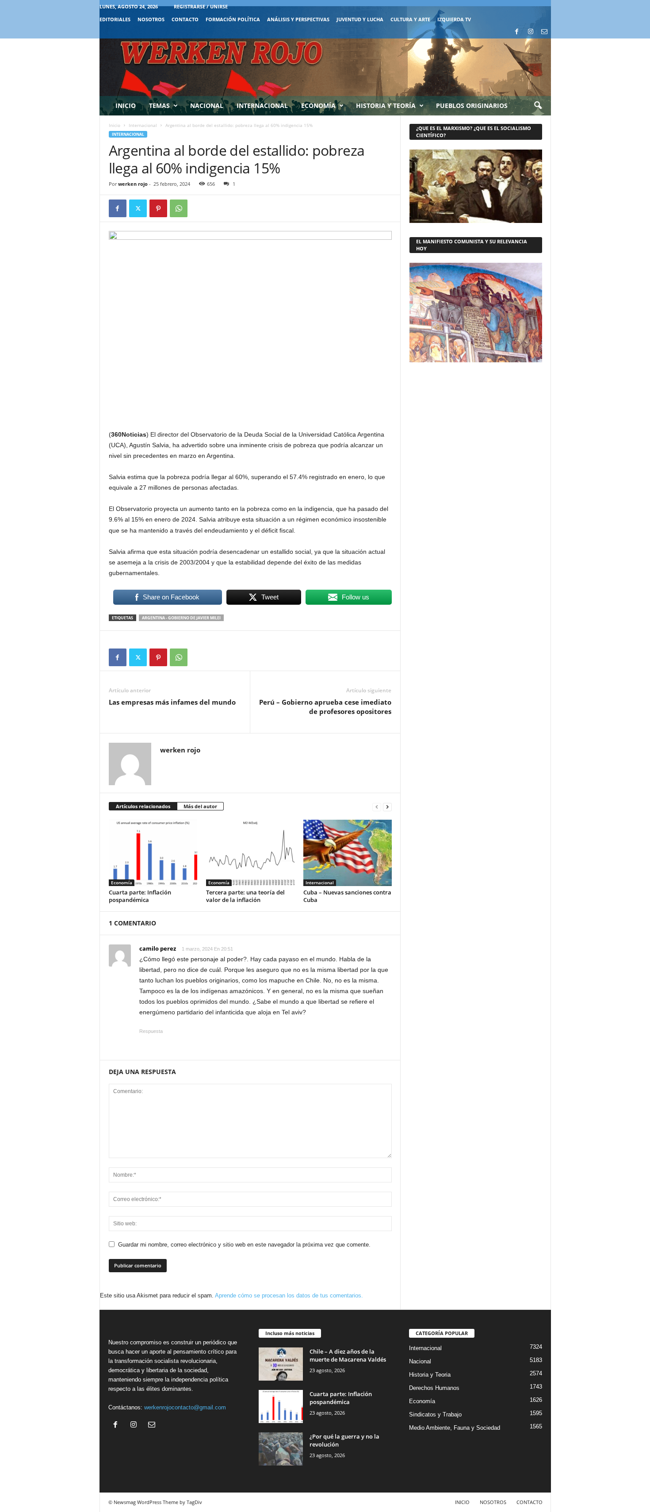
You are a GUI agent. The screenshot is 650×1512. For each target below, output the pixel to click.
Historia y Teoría (386, 105)
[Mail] (544, 32)
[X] (138, 208)
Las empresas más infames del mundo (172, 702)
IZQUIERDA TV (454, 19)
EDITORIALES (114, 19)
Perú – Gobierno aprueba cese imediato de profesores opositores (325, 707)
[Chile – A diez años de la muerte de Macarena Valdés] (281, 1364)
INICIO (462, 1502)
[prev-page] (376, 806)
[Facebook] (517, 32)
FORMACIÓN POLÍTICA (233, 19)
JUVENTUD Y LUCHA (359, 19)
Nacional (206, 105)
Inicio (125, 105)
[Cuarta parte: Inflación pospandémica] (153, 853)
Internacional (262, 105)
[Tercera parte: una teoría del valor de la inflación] (250, 853)
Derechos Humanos (434, 1388)
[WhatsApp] (178, 208)
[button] (537, 105)
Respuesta (151, 1031)
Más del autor (200, 806)
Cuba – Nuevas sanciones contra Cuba (347, 896)
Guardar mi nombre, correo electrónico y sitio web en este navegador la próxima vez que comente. (244, 1244)
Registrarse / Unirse (201, 6)
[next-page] (387, 806)
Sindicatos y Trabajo (435, 1414)
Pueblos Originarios (472, 105)
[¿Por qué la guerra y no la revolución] (281, 1449)
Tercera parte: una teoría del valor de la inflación (245, 896)
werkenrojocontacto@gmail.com (185, 1407)
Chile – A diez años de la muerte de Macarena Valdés (348, 1355)
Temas (159, 105)
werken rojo (133, 183)
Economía (318, 105)
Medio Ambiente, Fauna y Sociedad (454, 1427)
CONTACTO (185, 19)
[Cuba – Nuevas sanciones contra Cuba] (347, 853)
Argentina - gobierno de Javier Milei (181, 618)
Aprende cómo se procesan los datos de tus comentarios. (289, 1295)
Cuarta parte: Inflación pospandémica (140, 896)
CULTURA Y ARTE (410, 19)
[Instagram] (530, 32)
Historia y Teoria (430, 1374)
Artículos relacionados (143, 806)
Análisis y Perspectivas (298, 19)
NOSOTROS (151, 19)
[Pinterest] (158, 208)
